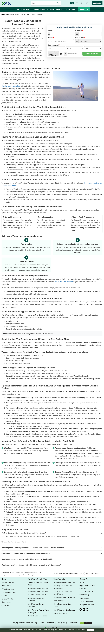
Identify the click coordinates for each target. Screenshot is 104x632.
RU (82, 3)
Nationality (80, 38)
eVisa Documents (8, 589)
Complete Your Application (37, 616)
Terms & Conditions (47, 623)
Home (17, 9)
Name (50, 31)
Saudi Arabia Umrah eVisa (37, 579)
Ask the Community (87, 591)
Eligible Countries (38, 9)
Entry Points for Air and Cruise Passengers (38, 611)
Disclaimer (73, 623)
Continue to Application (92, 53)
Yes (80, 573)
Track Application (60, 579)
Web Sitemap (84, 595)
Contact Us (84, 579)
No (87, 573)
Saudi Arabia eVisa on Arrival (64, 582)
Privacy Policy (62, 623)
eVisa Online (6, 605)
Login (98, 3)
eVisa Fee (5, 595)
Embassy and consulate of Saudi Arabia (63, 587)
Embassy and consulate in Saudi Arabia (63, 593)
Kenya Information (86, 601)
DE (87, 3)
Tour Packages (69, 9)
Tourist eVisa (25, 9)
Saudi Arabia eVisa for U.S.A (38, 588)
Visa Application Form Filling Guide (38, 583)
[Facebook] (81, 609)
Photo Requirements (9, 592)
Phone (51, 38)
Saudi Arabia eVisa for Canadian (36, 605)
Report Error (94, 573)
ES (77, 3)
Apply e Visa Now (8, 582)
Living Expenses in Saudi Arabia (63, 605)
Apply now (84, 9)
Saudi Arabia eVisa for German (39, 591)
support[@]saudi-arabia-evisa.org (88, 587)
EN (72, 3)
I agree (90, 630)
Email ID (79, 31)
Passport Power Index (87, 605)
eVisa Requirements (54, 9)
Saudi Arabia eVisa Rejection (64, 597)
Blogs (82, 582)
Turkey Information (60, 613)
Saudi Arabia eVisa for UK (37, 595)
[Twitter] (84, 609)
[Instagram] (87, 609)
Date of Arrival (54, 45)
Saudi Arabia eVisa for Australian (36, 599)
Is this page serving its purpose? (65, 573)
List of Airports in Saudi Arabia (64, 610)
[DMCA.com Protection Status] (86, 623)
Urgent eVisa (6, 602)
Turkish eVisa (84, 598)
